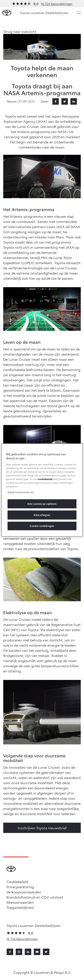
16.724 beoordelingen (56, 4)
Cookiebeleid (17, 881)
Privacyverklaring (20, 886)
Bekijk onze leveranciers (21, 492)
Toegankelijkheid (20, 907)
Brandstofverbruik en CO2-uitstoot (34, 896)
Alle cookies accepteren (41, 503)
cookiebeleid (45, 479)
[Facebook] (55, 101)
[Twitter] (64, 101)
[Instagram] (19, 951)
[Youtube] (37, 951)
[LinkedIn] (73, 101)
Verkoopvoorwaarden (23, 891)
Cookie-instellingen (42, 526)
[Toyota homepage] (6, 13)
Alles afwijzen (42, 515)
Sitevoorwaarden (20, 902)
